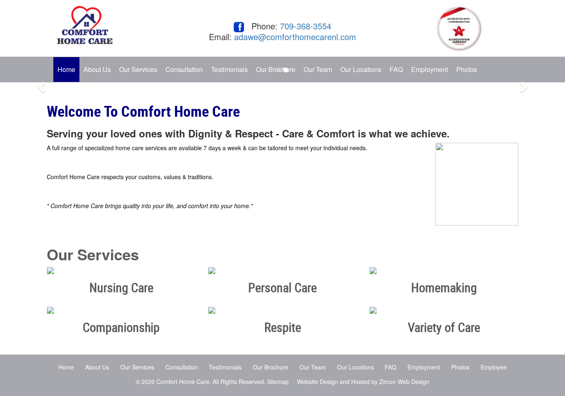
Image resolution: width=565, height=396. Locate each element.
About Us (97, 69)
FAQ (390, 367)
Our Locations (355, 367)
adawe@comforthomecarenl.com (295, 37)
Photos (466, 69)
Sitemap (278, 381)
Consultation (181, 367)
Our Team (312, 367)
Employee (494, 367)
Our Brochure (270, 367)
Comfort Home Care (182, 381)
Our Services (137, 367)
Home (66, 69)
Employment (423, 367)
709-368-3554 (305, 26)
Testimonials (225, 367)
